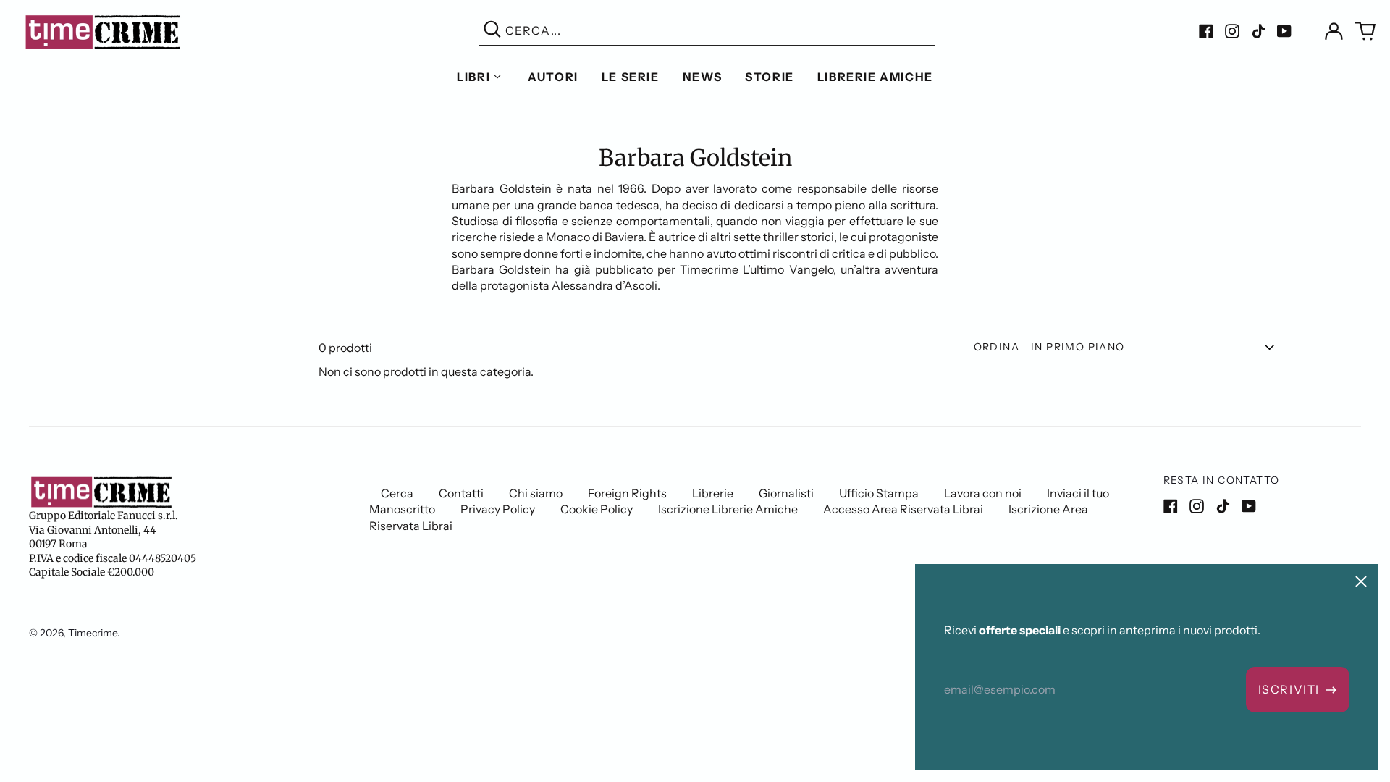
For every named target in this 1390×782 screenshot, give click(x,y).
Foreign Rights (627, 493)
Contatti (461, 493)
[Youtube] (1284, 31)
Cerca (397, 493)
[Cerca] (492, 31)
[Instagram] (1232, 31)
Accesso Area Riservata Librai (903, 509)
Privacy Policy (497, 509)
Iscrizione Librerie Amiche (728, 509)
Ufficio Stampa (879, 493)
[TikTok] (1258, 31)
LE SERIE (631, 77)
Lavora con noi (983, 493)
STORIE (769, 77)
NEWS (702, 77)
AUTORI (553, 77)
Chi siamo (536, 493)
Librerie (712, 493)
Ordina (996, 346)
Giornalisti (786, 493)
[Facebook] (1206, 31)
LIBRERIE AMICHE (875, 77)
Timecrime (92, 632)
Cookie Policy (596, 509)
